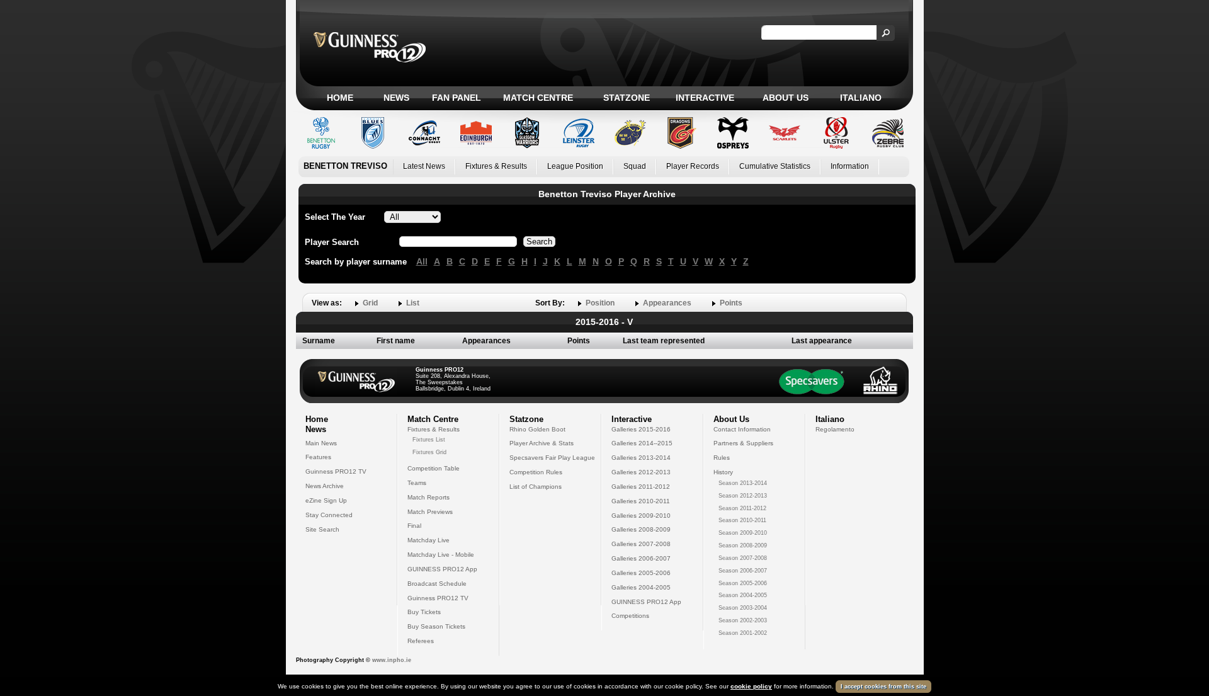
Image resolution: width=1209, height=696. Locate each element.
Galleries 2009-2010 (641, 515)
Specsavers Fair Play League (552, 457)
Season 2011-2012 (742, 508)
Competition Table (433, 468)
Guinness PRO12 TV (335, 471)
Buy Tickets (424, 611)
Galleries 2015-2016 (641, 429)
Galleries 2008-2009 (641, 529)
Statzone (626, 98)
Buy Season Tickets (436, 626)
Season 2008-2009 (742, 545)
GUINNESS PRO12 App (442, 569)
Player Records (692, 166)
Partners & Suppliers (743, 443)
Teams (416, 482)
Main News (321, 443)
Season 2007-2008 (742, 558)
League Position (575, 166)
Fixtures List (428, 439)
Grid (370, 303)
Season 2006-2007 (742, 571)
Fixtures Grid (429, 452)
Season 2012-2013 (742, 496)
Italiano (861, 98)
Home (340, 98)
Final (414, 525)
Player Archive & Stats (541, 443)
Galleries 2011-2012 (640, 486)
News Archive (324, 485)
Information (850, 166)
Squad (634, 166)
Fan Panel (456, 98)
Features (318, 457)
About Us (786, 98)
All (422, 261)
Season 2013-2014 (742, 483)
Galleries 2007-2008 (641, 543)
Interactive (705, 98)
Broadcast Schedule (437, 583)
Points (731, 303)
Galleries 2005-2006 (641, 572)
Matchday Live (428, 540)
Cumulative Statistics (774, 166)
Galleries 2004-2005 (641, 587)
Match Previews (430, 511)
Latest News (424, 166)
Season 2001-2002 (742, 633)
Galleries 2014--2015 (642, 443)
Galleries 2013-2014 (641, 457)
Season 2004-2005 (742, 595)
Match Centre (538, 98)
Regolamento (834, 429)
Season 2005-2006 (742, 583)
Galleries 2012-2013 (641, 472)
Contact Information (742, 429)
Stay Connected (329, 514)
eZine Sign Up (326, 500)
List (412, 303)
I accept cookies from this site (883, 686)
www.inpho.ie (391, 660)
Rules (721, 457)
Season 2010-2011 (742, 520)
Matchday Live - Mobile (440, 554)
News (396, 98)
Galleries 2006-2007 (641, 558)
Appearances (667, 303)
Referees (420, 640)
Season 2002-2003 (742, 620)
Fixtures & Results (496, 166)
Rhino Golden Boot (537, 429)
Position (600, 303)
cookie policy (751, 686)
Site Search (322, 529)
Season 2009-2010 (742, 533)
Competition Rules (535, 472)
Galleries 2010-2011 (640, 501)
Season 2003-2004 (742, 608)
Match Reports (428, 497)
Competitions (630, 615)
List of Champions (535, 486)
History (723, 472)
